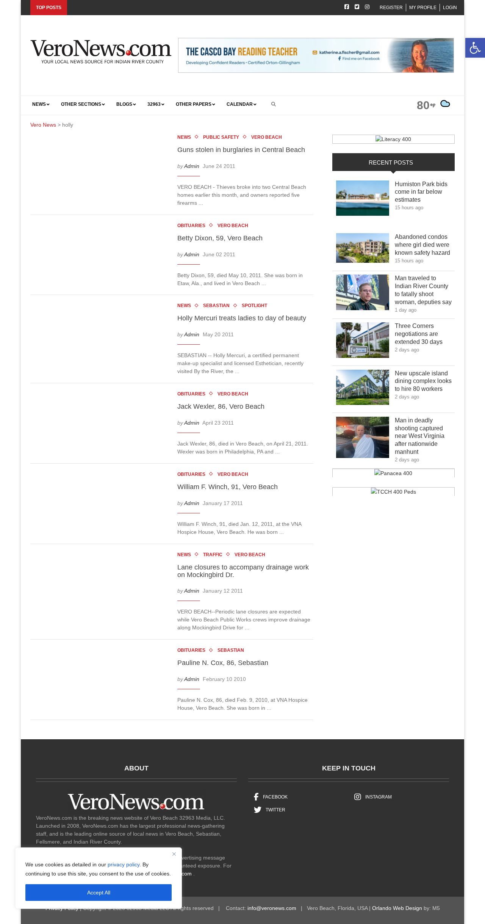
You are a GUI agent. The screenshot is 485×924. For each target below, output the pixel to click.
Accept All (98, 892)
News (184, 137)
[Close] (173, 853)
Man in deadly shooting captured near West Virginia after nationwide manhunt (419, 436)
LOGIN (450, 7)
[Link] (362, 200)
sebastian (216, 305)
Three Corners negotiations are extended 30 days (424, 334)
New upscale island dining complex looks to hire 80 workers (424, 381)
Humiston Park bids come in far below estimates (421, 192)
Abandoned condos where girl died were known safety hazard (424, 245)
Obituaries (191, 225)
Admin (191, 166)
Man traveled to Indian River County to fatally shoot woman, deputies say (424, 290)
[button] (475, 48)
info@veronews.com (271, 908)
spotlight (254, 305)
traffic (212, 554)
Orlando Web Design (397, 908)
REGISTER (391, 7)
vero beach (266, 137)
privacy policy (123, 864)
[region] (98, 878)
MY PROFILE (422, 7)
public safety (221, 137)
